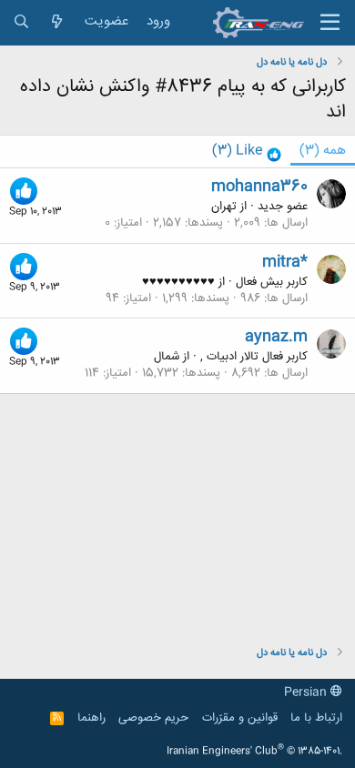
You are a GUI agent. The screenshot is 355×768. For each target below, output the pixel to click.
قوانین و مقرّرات (240, 718)
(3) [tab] (322, 150)
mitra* (285, 262)
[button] (330, 22)
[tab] (246, 151)
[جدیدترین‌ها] (57, 22)
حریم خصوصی (153, 718)
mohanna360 (259, 186)
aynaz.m (276, 336)
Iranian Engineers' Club (254, 751)
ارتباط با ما (316, 718)
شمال (166, 357)
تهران (224, 207)
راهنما (91, 718)
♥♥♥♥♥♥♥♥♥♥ (178, 282)
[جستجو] (21, 22)
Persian (307, 692)
